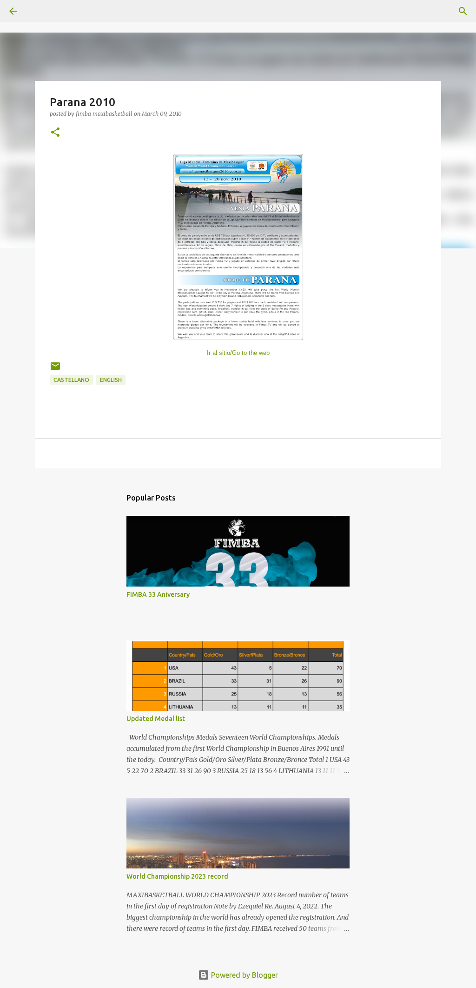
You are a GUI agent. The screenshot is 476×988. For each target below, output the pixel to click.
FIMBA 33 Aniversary (158, 594)
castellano (71, 380)
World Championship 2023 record (177, 876)
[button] (55, 133)
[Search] (39, 11)
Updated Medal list (155, 718)
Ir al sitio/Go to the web (238, 352)
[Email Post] (55, 370)
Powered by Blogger (243, 975)
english (111, 380)
